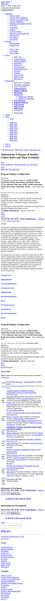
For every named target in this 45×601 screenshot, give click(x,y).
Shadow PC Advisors (25, 97)
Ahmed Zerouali (20, 164)
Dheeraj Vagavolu (12, 417)
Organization (9, 81)
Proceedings (14, 37)
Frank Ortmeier (11, 404)
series (11, 150)
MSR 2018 (13, 140)
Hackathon (18, 63)
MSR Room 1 (31, 219)
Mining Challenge (20, 61)
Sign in (7, 144)
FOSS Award (18, 75)
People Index (18, 113)
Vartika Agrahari (18, 419)
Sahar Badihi (10, 472)
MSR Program (15, 43)
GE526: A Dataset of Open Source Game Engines (23, 413)
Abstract (4, 224)
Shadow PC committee (26, 98)
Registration (14, 27)
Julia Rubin (39, 474)
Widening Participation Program (21, 24)
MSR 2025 (13, 127)
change (7, 377)
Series (12, 119)
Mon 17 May (14, 49)
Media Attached (18, 410)
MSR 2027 (13, 123)
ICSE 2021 (16, 8)
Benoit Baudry (20, 459)
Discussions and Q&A (14, 479)
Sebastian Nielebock (13, 397)
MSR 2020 (13, 136)
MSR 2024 (13, 129)
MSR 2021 (19, 150)
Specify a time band (28, 210)
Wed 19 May (14, 53)
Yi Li (8, 474)
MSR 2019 (13, 138)
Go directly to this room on (15, 499)
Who (2, 162)
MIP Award (18, 79)
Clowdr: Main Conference (19, 18)
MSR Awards (18, 77)
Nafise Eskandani (12, 443)
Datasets (41, 219)
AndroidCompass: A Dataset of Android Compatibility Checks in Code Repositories (21, 392)
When (3, 217)
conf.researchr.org (11, 536)
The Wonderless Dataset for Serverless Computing (23, 439)
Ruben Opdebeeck (7, 164)
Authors (12, 29)
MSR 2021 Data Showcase (10, 169)
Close (3, 214)
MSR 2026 (13, 125)
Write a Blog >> (6, 2)
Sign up (8, 146)
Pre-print (9, 410)
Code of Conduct (16, 31)
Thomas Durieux (12, 455)
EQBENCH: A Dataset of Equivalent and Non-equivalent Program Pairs (22, 467)
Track (3, 167)
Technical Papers (20, 59)
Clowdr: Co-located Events (19, 20)
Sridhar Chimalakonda (13, 221)
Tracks (7, 55)
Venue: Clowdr (15, 16)
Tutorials (17, 73)
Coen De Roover (32, 164)
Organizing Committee (22, 85)
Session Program (6, 367)
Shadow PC (18, 65)
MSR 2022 (13, 132)
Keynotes (17, 71)
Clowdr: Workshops (16, 22)
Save (2, 212)
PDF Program (14, 35)
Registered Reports (20, 69)
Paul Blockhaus (27, 398)
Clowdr (28, 499)
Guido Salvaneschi (36, 443)
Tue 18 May (14, 51)
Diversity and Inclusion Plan (19, 33)
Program (8, 41)
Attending (8, 14)
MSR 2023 (13, 130)
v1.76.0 (21, 536)
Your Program (14, 45)
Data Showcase (19, 67)
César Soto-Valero (19, 457)
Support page (5, 538)
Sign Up (4, 599)
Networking (14, 39)
